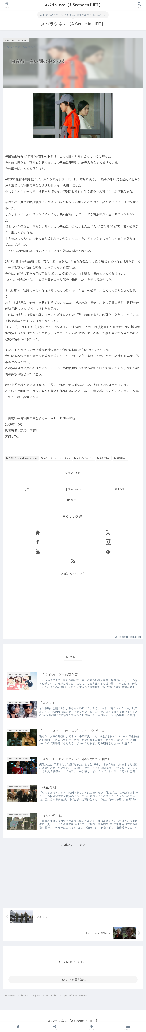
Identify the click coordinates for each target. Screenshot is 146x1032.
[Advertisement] (73, 603)
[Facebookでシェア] (24, 996)
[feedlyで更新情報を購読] (108, 551)
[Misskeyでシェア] (122, 985)
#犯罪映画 (122, 458)
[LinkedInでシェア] (73, 1006)
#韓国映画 (105, 458)
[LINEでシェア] (122, 996)
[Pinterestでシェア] (40, 1006)
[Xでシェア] (24, 985)
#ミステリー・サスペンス (57, 458)
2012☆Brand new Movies (23, 458)
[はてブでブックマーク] (57, 996)
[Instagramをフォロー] (108, 542)
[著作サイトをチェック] (37, 532)
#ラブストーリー (85, 458)
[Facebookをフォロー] (37, 542)
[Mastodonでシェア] (57, 985)
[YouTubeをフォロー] (37, 551)
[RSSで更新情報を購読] (73, 561)
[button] (73, 500)
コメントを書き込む (73, 979)
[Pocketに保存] (89, 996)
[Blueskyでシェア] (89, 985)
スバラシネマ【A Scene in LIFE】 (73, 4)
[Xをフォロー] (108, 532)
